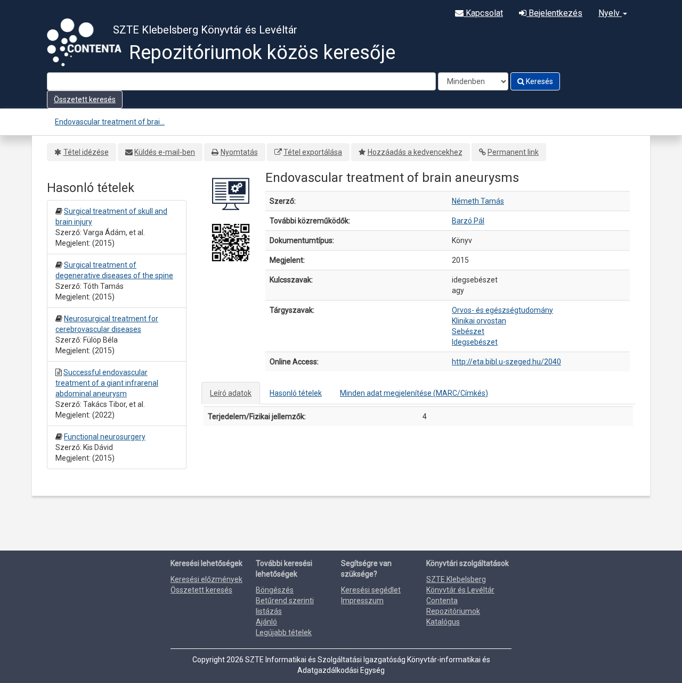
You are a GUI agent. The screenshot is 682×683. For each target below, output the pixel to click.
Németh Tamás (478, 201)
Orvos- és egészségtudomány (502, 310)
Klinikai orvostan (479, 320)
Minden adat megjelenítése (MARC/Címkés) (414, 393)
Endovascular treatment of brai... (110, 122)
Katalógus (443, 622)
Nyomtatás (239, 152)
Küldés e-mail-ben (164, 152)
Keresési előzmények (206, 579)
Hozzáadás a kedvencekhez (415, 152)
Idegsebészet (475, 342)
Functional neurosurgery (104, 436)
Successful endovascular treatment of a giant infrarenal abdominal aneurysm (106, 383)
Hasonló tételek (296, 393)
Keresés (538, 81)
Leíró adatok (230, 393)
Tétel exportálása (312, 152)
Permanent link (513, 152)
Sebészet (468, 331)
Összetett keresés (85, 99)
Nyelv (610, 13)
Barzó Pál (468, 220)
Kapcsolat (483, 13)
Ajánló (266, 622)
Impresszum (362, 600)
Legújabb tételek (284, 632)
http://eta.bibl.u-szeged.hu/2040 (506, 361)
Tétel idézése (86, 152)
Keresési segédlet (371, 590)
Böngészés (275, 590)
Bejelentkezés (554, 13)
